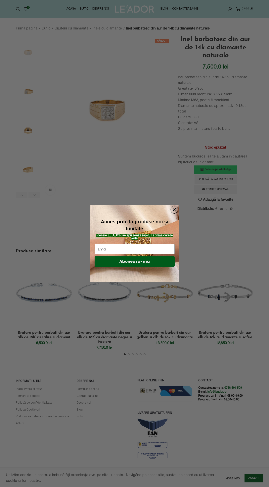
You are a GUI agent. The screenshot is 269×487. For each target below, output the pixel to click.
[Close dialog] (174, 209)
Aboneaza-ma (134, 261)
